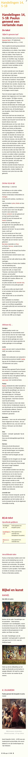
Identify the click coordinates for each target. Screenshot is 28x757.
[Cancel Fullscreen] (26, 1)
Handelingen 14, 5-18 (12, 4)
